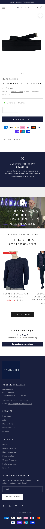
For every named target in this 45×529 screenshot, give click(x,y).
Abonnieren (13, 497)
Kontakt (5, 468)
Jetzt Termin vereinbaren (22, 2)
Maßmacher (10, 79)
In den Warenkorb (22, 119)
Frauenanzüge (8, 456)
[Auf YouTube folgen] (16, 505)
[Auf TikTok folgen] (22, 505)
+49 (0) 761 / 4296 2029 (19, 401)
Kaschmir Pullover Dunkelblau (15, 295)
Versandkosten (17, 92)
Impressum (7, 416)
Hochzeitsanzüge (9, 452)
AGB (4, 420)
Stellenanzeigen (9, 464)
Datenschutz (7, 424)
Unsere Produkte (9, 460)
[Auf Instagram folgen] (10, 505)
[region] (22, 167)
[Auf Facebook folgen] (3, 505)
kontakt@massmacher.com (20, 403)
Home (5, 444)
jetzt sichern (22, 315)
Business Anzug (9, 448)
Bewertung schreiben (22, 344)
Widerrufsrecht (8, 428)
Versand (5, 432)
